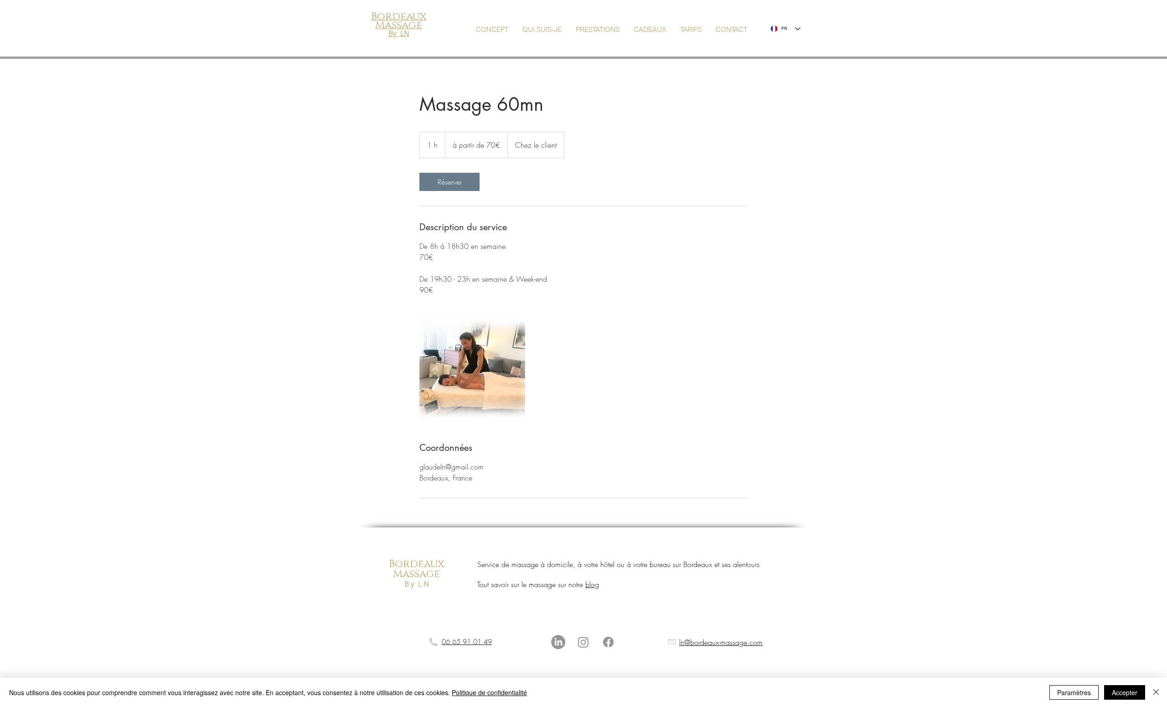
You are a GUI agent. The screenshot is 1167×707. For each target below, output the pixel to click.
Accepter (1124, 692)
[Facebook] (608, 642)
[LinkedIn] (558, 642)
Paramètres (1074, 692)
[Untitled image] (472, 368)
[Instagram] (583, 642)
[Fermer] (1156, 692)
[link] (449, 182)
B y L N (416, 584)
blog (592, 584)
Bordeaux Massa (416, 569)
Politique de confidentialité (489, 692)
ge (433, 574)
